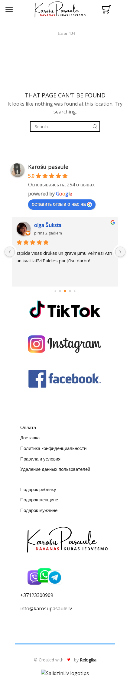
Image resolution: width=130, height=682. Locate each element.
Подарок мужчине (38, 510)
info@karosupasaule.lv (46, 608)
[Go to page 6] (74, 291)
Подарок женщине (39, 500)
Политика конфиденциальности (53, 448)
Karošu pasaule (48, 166)
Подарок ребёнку (38, 489)
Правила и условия (40, 459)
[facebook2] (65, 379)
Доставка (30, 437)
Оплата (28, 427)
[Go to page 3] (60, 291)
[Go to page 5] (70, 291)
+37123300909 (36, 595)
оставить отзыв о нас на (59, 204)
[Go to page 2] (55, 291)
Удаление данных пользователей (55, 469)
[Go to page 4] (65, 291)
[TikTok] (65, 309)
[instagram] (65, 344)
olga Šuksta (47, 225)
